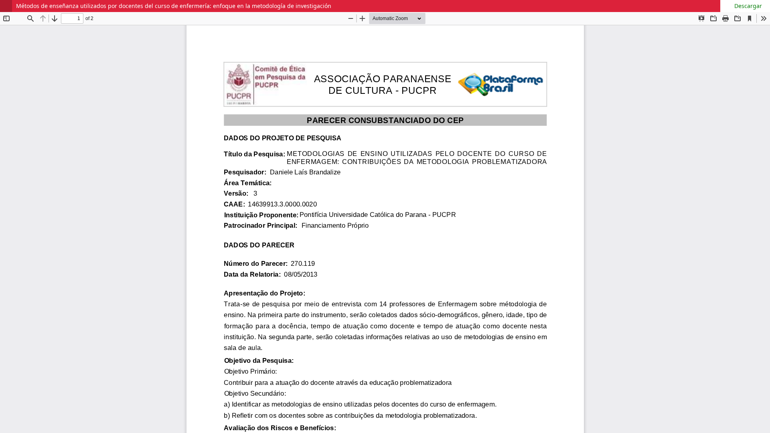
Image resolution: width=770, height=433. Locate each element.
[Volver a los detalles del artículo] (6, 6)
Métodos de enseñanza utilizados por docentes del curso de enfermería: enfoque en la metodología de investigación (173, 6)
